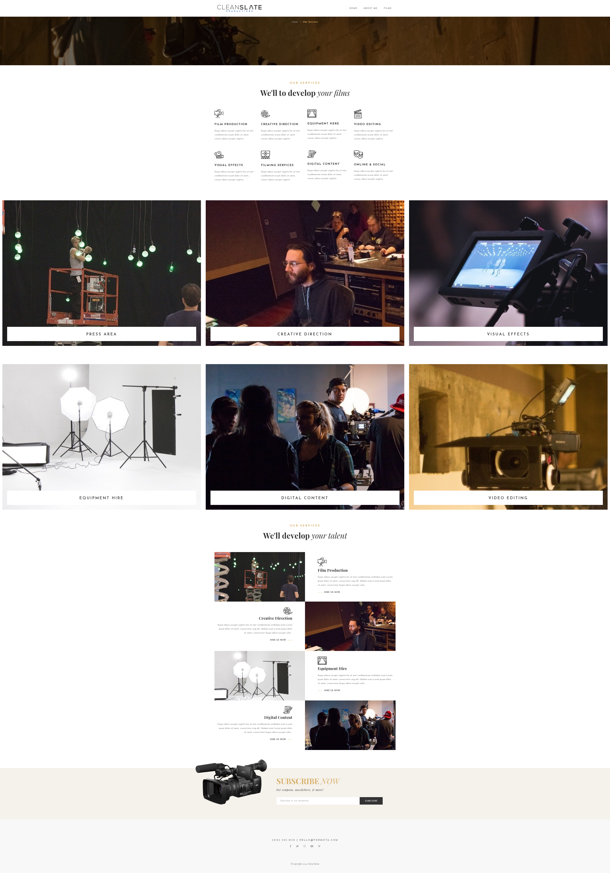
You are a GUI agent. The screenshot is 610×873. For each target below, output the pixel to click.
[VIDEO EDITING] (508, 437)
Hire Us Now (332, 592)
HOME (353, 8)
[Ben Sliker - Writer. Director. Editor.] (239, 8)
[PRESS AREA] (101, 273)
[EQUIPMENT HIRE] (101, 437)
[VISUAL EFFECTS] (508, 273)
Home (295, 21)
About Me (370, 8)
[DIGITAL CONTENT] (305, 437)
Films (388, 8)
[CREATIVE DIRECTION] (305, 273)
